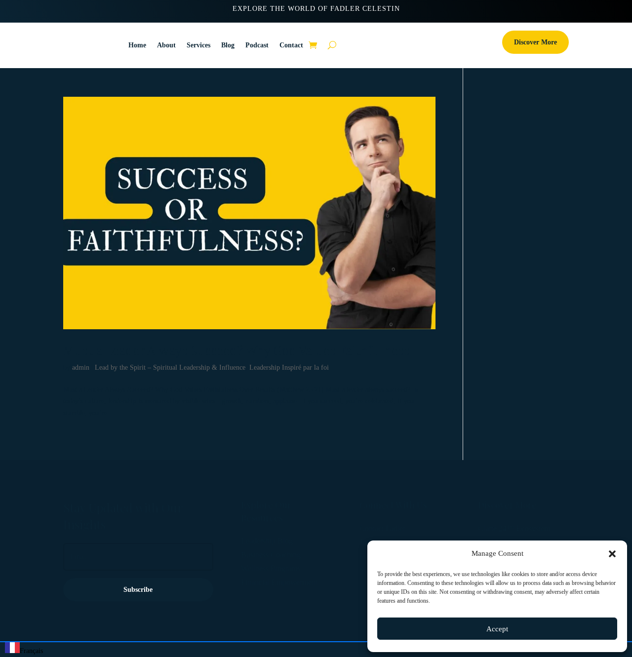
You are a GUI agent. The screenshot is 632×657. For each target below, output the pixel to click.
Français (31, 651)
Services (198, 45)
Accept (497, 629)
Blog (228, 45)
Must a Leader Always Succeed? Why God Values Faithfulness (236, 350)
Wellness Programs (270, 568)
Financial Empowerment (279, 582)
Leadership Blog (267, 541)
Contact (291, 45)
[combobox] (24, 649)
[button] (612, 554)
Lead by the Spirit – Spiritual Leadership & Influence (170, 367)
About (166, 45)
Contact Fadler (382, 528)
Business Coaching (271, 554)
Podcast (257, 45)
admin (80, 367)
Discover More (535, 42)
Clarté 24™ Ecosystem (514, 528)
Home (137, 45)
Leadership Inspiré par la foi (289, 367)
